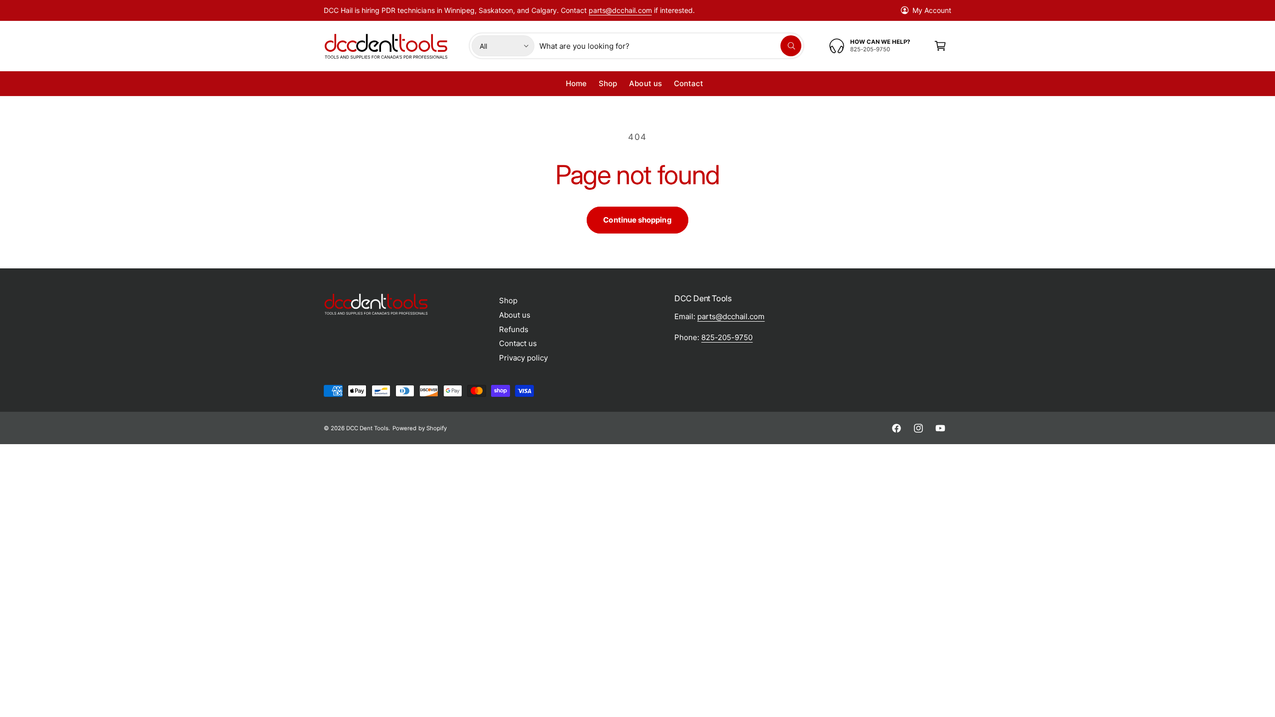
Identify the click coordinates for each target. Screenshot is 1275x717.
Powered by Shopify (419, 428)
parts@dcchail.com (620, 10)
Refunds (513, 329)
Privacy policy (523, 357)
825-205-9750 (727, 337)
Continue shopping (637, 220)
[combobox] (670, 46)
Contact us (518, 343)
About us (514, 315)
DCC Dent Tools (367, 428)
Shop (508, 300)
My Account (931, 10)
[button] (940, 46)
